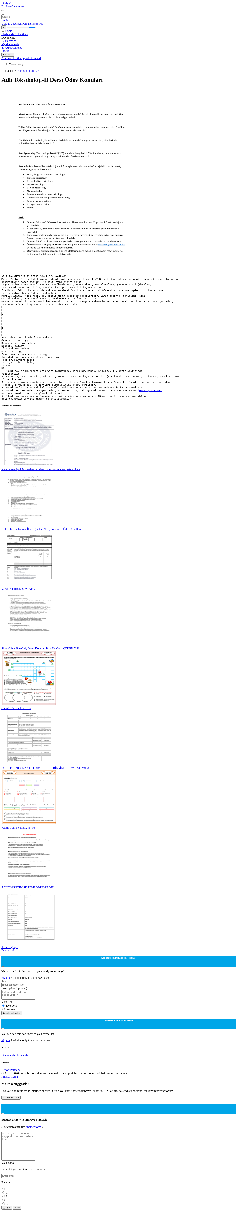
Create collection (12, 1013)
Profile (5, 50)
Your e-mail (8, 1162)
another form (34, 1126)
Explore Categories (12, 6)
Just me (10, 1009)
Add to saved (33, 58)
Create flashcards (33, 23)
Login (5, 20)
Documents (8, 1055)
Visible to (7, 1001)
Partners (15, 1069)
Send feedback (11, 1097)
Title (4, 981)
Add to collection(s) (13, 58)
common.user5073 (28, 70)
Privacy (6, 1076)
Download (7, 950)
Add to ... (8, 54)
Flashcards (8, 34)
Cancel (6, 1207)
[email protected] (150, 390)
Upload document (12, 23)
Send (17, 1207)
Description (14, 988)
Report (5, 1069)
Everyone (11, 1005)
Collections (21, 34)
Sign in (5, 977)
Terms (14, 1076)
